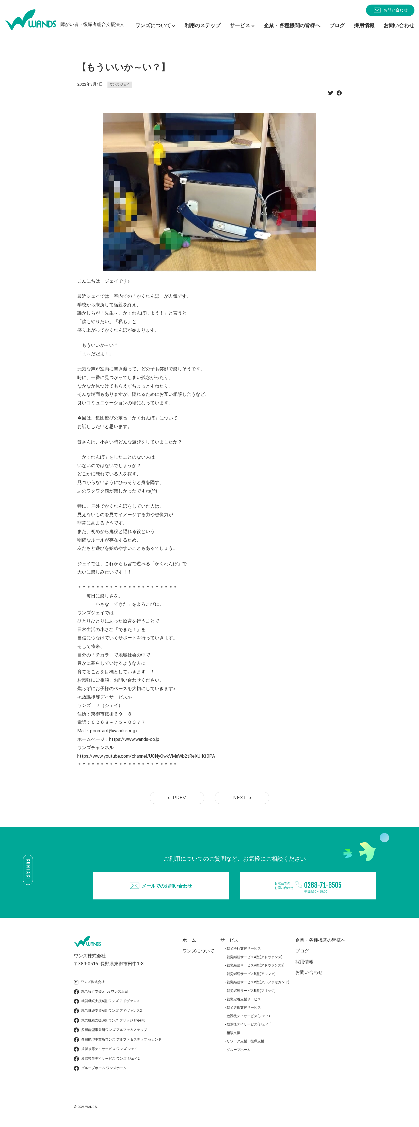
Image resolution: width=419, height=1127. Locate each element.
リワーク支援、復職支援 (245, 1041)
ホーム (189, 940)
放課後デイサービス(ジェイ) (248, 1016)
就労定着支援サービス (244, 999)
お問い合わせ (396, 10)
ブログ (337, 25)
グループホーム (239, 1050)
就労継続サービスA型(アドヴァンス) (254, 957)
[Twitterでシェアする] (330, 94)
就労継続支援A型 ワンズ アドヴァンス (110, 1001)
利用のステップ (203, 25)
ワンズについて (198, 951)
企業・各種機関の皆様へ (292, 25)
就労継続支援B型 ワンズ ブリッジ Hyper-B (113, 1020)
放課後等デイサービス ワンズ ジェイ (109, 1049)
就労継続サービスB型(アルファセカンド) (258, 982)
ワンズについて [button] (153, 25)
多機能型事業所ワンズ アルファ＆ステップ (114, 1030)
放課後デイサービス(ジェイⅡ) (249, 1024)
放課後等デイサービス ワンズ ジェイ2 (110, 1059)
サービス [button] (240, 25)
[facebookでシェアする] (339, 94)
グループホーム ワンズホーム (104, 1068)
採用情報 (364, 25)
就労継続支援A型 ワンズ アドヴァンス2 (111, 1011)
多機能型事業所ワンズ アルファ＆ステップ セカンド (121, 1039)
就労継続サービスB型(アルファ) (251, 974)
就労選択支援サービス (244, 1008)
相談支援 (233, 1033)
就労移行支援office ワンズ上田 (104, 992)
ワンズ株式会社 (93, 982)
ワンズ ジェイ (119, 84)
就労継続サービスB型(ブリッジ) (251, 991)
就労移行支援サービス (244, 948)
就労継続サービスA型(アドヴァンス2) (255, 965)
